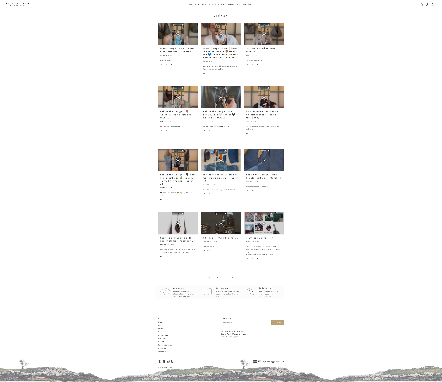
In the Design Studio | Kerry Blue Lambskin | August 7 (177, 50)
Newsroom (162, 338)
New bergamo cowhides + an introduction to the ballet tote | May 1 (263, 114)
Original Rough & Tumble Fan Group (233, 334)
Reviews (161, 328)
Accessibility (162, 351)
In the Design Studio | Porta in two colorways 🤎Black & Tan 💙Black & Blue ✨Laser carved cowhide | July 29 (220, 53)
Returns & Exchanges (165, 345)
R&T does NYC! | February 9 (221, 237)
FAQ (159, 325)
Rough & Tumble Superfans (230, 336)
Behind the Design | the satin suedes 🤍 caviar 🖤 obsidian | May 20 (219, 114)
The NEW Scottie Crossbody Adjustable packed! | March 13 (220, 177)
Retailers (161, 332)
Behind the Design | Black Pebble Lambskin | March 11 (263, 176)
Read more (166, 64)
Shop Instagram (163, 335)
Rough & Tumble (168, 368)
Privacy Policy (163, 348)
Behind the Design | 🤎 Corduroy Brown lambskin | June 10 (177, 114)
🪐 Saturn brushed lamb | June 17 (262, 50)
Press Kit (161, 342)
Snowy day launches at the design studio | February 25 (177, 239)
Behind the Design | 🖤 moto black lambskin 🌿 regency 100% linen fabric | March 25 (178, 179)
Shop (160, 322)
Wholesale (161, 319)
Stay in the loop (226, 318)
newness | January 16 (259, 237)
